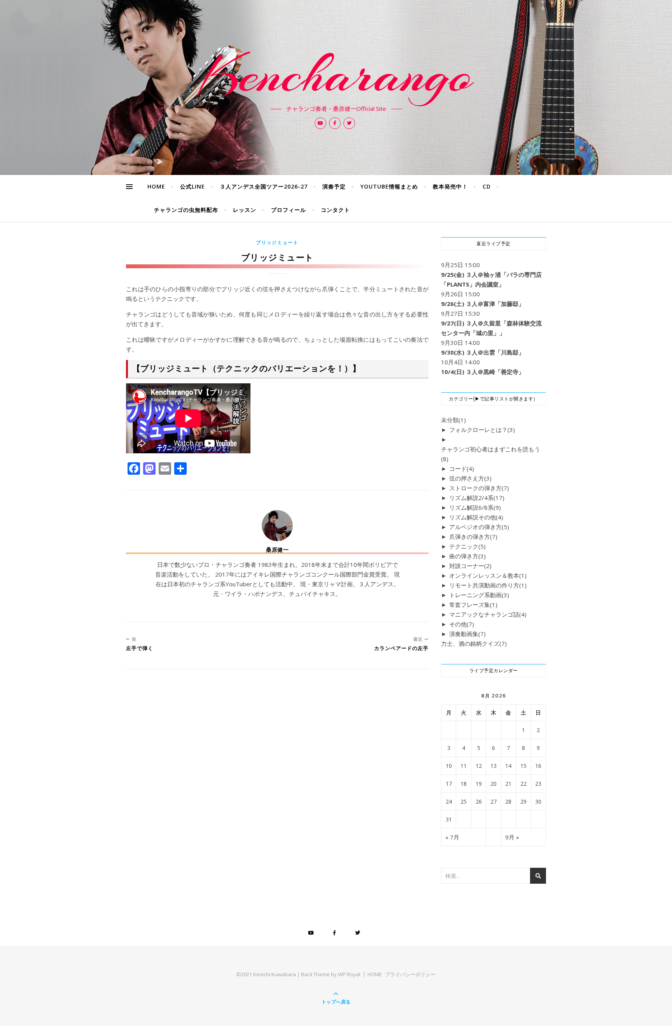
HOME (156, 186)
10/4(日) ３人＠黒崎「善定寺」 (482, 372)
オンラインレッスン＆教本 (488, 575)
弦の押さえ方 (470, 478)
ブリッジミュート (277, 242)
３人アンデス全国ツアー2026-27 (264, 186)
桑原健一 (277, 549)
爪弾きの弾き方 (473, 536)
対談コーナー (470, 566)
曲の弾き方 (467, 556)
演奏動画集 (467, 634)
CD (487, 186)
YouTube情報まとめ (389, 186)
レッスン (244, 209)
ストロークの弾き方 (479, 488)
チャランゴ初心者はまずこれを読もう (490, 454)
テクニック (467, 546)
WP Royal (349, 974)
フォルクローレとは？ (482, 429)
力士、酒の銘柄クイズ (474, 643)
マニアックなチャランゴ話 (488, 614)
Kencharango (336, 74)
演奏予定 (334, 186)
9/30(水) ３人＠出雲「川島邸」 (482, 352)
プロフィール (288, 209)
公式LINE (192, 186)
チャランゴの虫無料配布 (186, 209)
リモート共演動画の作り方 (488, 585)
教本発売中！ (450, 186)
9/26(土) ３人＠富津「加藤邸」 (482, 304)
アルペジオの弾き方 (479, 527)
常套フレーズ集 (473, 604)
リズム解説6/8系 (475, 507)
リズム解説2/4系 (476, 498)
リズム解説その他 (476, 517)
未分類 (453, 420)
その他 (461, 624)
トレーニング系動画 (479, 595)
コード (461, 468)
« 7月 (452, 837)
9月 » (512, 837)
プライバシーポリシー (410, 974)
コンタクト (335, 209)
